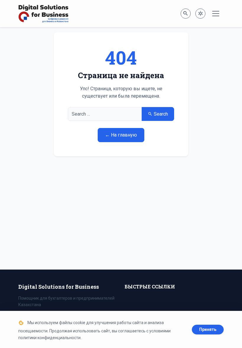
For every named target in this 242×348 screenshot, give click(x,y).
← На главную (121, 135)
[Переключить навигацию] (216, 13)
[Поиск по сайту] (186, 14)
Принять (207, 329)
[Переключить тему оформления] (200, 14)
